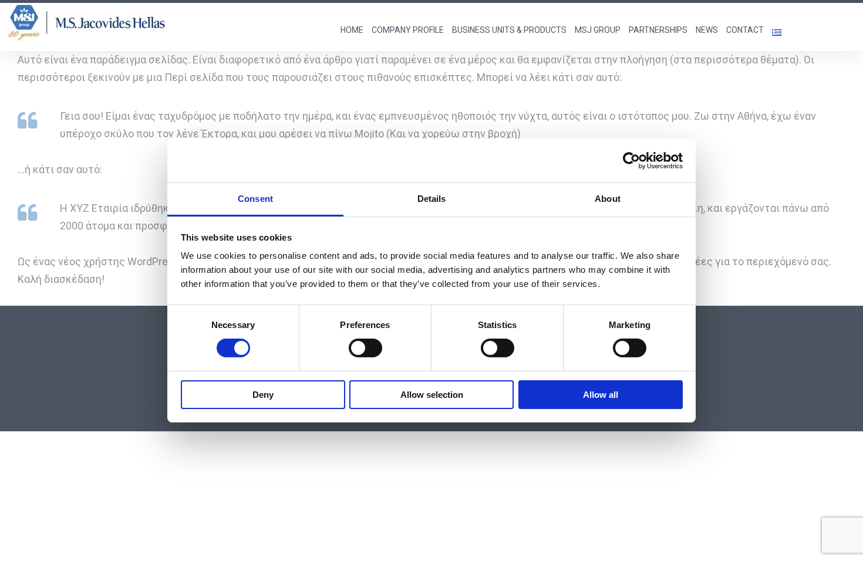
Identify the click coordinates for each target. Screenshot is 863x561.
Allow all (600, 395)
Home (352, 30)
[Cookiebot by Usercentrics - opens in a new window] (631, 160)
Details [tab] (431, 199)
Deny (263, 395)
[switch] (365, 348)
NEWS (707, 30)
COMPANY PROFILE (408, 30)
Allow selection (431, 395)
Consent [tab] (255, 199)
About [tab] (608, 199)
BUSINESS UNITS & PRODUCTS (509, 30)
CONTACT (745, 30)
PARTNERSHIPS (658, 30)
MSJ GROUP (598, 30)
